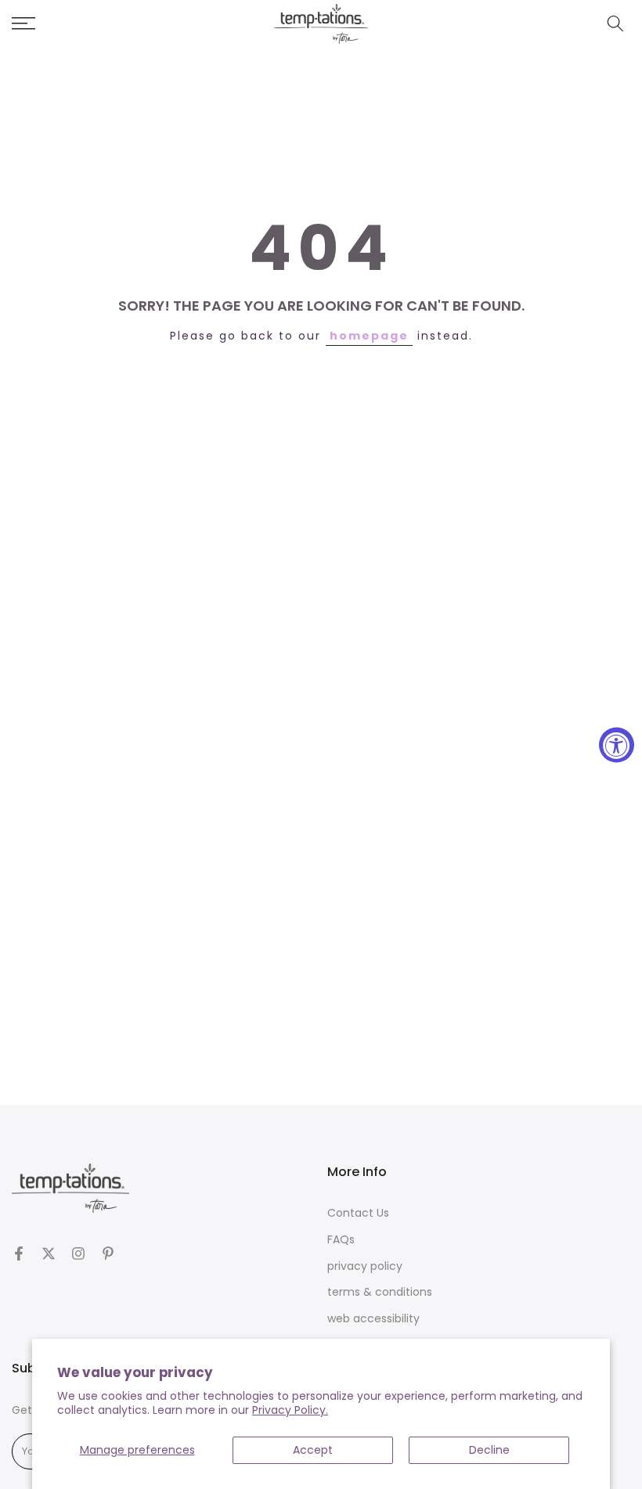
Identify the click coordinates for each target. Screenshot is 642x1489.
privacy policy (364, 1266)
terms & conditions (379, 1292)
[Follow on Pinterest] (108, 1253)
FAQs (341, 1239)
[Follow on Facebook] (19, 1253)
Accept (313, 1450)
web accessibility (373, 1318)
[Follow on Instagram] (78, 1253)
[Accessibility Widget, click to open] (616, 744)
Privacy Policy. (290, 1410)
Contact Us (358, 1213)
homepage (369, 335)
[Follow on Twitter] (48, 1253)
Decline (489, 1450)
